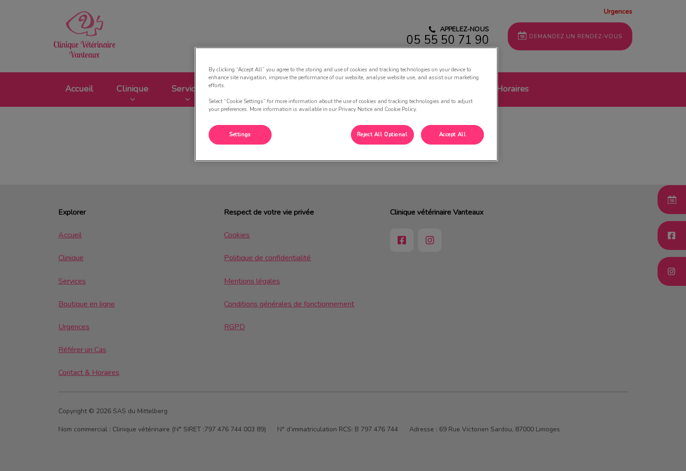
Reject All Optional (382, 134)
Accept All (452, 134)
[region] (346, 104)
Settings (240, 134)
